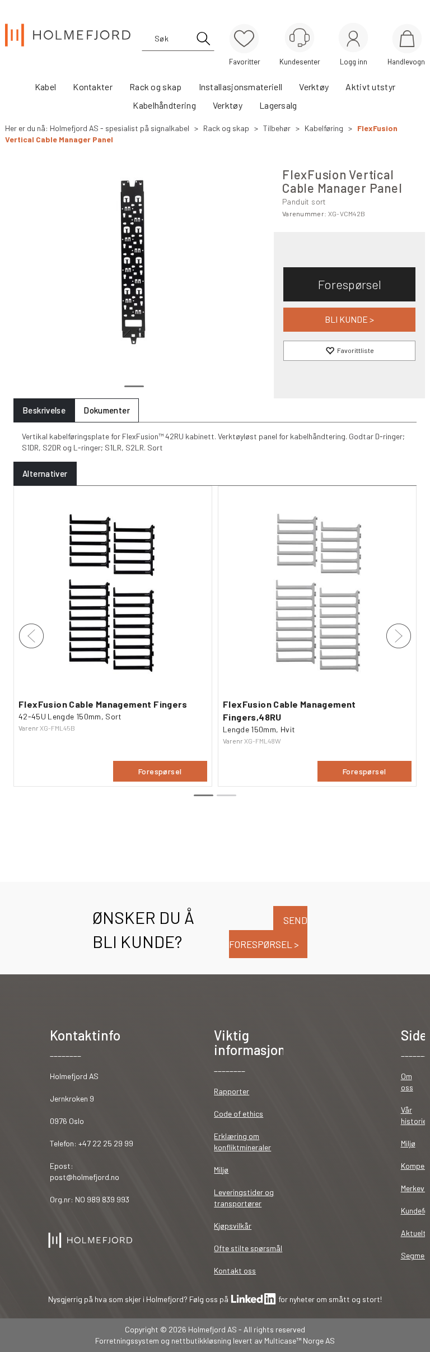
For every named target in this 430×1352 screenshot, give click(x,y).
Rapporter (231, 1091)
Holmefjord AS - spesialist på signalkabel (119, 128)
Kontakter (93, 86)
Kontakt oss (235, 1270)
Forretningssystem (127, 1340)
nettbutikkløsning (201, 1340)
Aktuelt (413, 1233)
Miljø (221, 1169)
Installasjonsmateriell (241, 86)
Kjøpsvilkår (232, 1225)
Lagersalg (278, 105)
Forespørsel (349, 284)
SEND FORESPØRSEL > (268, 932)
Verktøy (314, 86)
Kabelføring (324, 128)
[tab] (43, 410)
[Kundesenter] (299, 37)
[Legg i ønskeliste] (349, 351)
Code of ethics (238, 1113)
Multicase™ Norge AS (299, 1340)
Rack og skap (155, 86)
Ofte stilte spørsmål (248, 1248)
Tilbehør (277, 128)
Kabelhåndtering (164, 105)
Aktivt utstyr (370, 86)
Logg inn (353, 39)
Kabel (46, 86)
